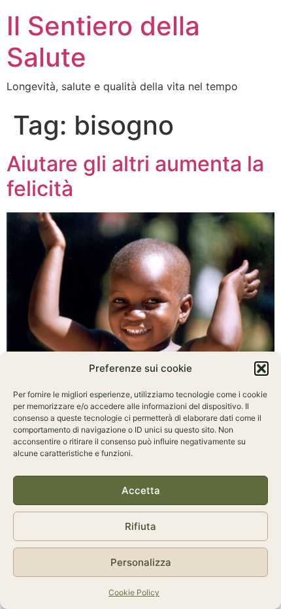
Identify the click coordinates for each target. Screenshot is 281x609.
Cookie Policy (133, 592)
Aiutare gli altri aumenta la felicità (135, 176)
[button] (261, 368)
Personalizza (140, 562)
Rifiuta (140, 526)
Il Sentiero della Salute (103, 41)
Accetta (141, 490)
